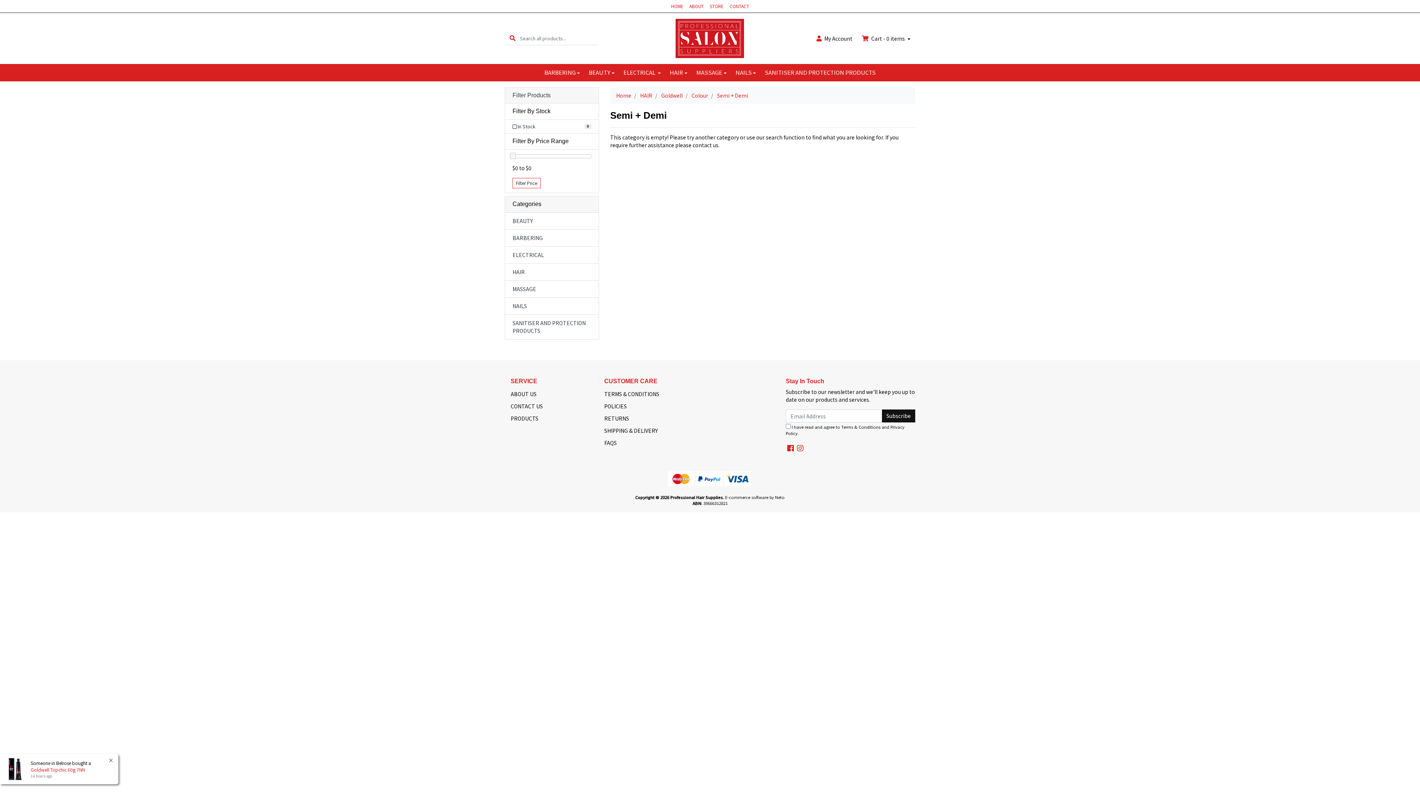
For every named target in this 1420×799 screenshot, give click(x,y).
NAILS (744, 72)
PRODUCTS (524, 418)
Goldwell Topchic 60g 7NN (58, 769)
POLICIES (615, 406)
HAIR (676, 72)
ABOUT (696, 6)
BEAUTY (599, 72)
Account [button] (838, 38)
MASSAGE (709, 72)
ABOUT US (524, 394)
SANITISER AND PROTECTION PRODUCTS (820, 72)
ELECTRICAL (639, 72)
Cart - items (888, 38)
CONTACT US (527, 406)
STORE (717, 6)
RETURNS (616, 418)
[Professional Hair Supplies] (710, 37)
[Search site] (512, 38)
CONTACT (739, 6)
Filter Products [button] (532, 95)
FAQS (610, 442)
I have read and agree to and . (845, 430)
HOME (677, 6)
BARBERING (560, 72)
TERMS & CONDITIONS (631, 394)
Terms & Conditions (860, 427)
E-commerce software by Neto (755, 497)
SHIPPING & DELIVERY (631, 430)
